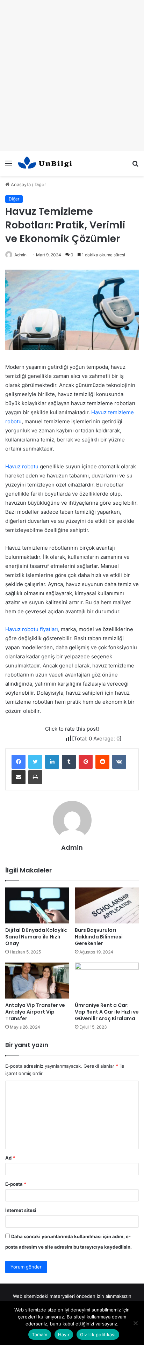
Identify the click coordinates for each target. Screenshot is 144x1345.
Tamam (39, 1334)
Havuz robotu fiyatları (31, 629)
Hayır (64, 1334)
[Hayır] (135, 1323)
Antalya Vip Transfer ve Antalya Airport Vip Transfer (35, 1012)
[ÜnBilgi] (45, 163)
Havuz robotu (21, 466)
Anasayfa (20, 184)
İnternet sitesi (20, 1210)
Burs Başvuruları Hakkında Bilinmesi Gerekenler (99, 937)
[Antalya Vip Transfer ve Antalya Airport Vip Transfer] (37, 981)
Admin (20, 254)
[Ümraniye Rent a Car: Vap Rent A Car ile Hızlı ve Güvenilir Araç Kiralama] (107, 981)
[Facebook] (19, 762)
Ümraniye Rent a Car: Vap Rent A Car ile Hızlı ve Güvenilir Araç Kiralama (107, 1012)
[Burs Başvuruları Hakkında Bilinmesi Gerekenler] (107, 905)
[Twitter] (35, 762)
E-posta (15, 1184)
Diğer (40, 184)
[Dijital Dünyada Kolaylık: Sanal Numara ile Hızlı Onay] (37, 905)
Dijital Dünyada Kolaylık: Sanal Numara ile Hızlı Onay (36, 937)
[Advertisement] (72, 75)
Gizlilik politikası (98, 1334)
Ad (10, 1158)
